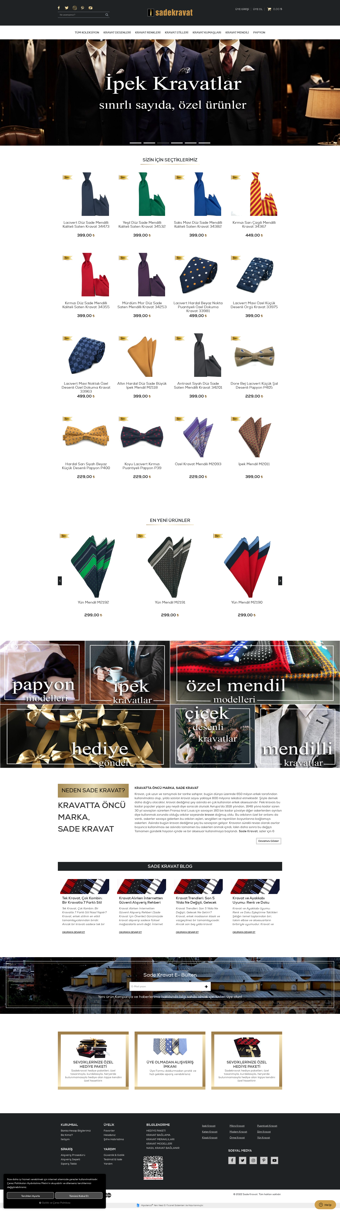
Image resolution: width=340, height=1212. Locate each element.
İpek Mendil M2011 (254, 464)
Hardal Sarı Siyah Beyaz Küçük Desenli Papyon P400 (86, 466)
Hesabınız (109, 1135)
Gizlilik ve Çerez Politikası (56, 1202)
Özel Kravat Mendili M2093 (198, 464)
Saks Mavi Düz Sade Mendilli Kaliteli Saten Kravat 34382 (198, 225)
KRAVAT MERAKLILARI (160, 1139)
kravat (209, 815)
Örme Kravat (237, 1137)
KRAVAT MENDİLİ (237, 32)
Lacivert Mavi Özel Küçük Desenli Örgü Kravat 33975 (254, 305)
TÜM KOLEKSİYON (87, 32)
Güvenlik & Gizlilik (114, 1155)
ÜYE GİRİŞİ (242, 9)
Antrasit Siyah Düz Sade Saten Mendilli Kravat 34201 (198, 386)
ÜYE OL (258, 9)
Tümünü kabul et (79, 1196)
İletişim (65, 1139)
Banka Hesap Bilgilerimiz (76, 1130)
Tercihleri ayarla (30, 1196)
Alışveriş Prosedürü (73, 1155)
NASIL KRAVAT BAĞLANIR (162, 1148)
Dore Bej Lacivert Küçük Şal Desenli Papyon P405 (254, 386)
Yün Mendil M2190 (170, 603)
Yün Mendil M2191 (93, 603)
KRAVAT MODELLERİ (159, 1143)
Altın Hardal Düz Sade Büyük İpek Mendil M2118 (142, 386)
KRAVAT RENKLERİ (148, 32)
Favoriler (109, 1130)
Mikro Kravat (237, 1125)
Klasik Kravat (209, 1137)
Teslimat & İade (113, 1159)
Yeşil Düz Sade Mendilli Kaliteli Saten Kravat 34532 (142, 225)
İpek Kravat (208, 1125)
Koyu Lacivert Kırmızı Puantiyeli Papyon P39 (142, 466)
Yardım (108, 1163)
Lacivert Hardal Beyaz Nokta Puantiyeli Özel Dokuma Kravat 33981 (198, 307)
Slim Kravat (264, 1131)
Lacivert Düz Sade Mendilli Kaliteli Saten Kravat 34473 (86, 225)
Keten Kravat (209, 1131)
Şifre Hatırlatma (114, 1139)
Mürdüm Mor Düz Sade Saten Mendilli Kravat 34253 (142, 305)
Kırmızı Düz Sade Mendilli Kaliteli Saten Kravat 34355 (86, 305)
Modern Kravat (238, 1131)
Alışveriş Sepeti (70, 1159)
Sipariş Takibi (69, 1163)
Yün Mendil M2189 (246, 603)
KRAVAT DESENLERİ (117, 32)
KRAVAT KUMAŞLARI (207, 32)
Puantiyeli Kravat (267, 1125)
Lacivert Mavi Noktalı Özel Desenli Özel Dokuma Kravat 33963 (86, 388)
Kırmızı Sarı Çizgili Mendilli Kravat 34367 (254, 225)
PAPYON (259, 32)
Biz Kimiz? (67, 1135)
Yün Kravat (263, 1137)
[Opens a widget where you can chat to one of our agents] (325, 1205)
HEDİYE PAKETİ (156, 1130)
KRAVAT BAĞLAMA (158, 1135)
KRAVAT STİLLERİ (176, 32)
